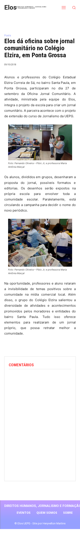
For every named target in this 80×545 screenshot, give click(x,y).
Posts (7, 35)
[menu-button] (64, 7)
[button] (74, 7)
